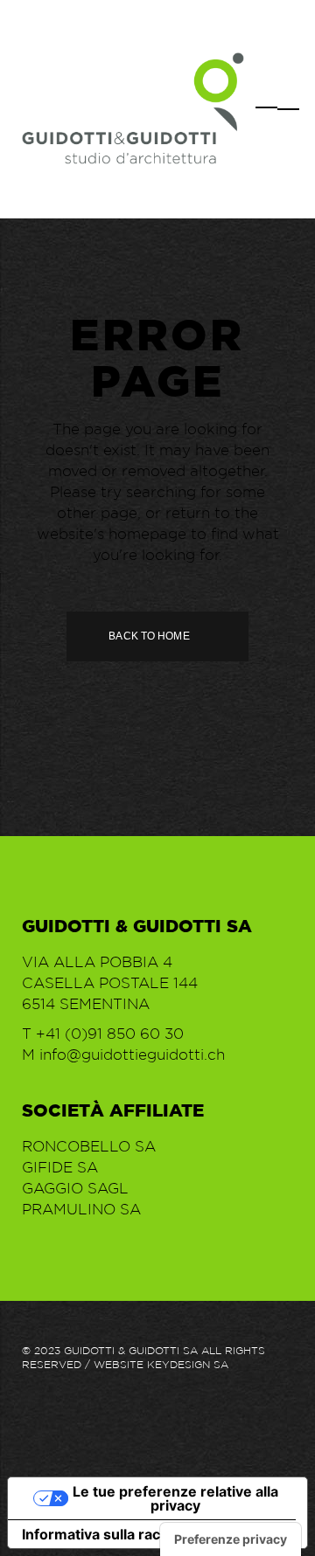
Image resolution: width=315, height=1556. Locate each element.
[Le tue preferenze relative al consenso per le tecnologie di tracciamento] (230, 1539)
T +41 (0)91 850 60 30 (103, 1034)
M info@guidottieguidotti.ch (123, 1055)
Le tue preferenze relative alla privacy (175, 1498)
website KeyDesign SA (161, 1364)
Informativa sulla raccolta (107, 1534)
